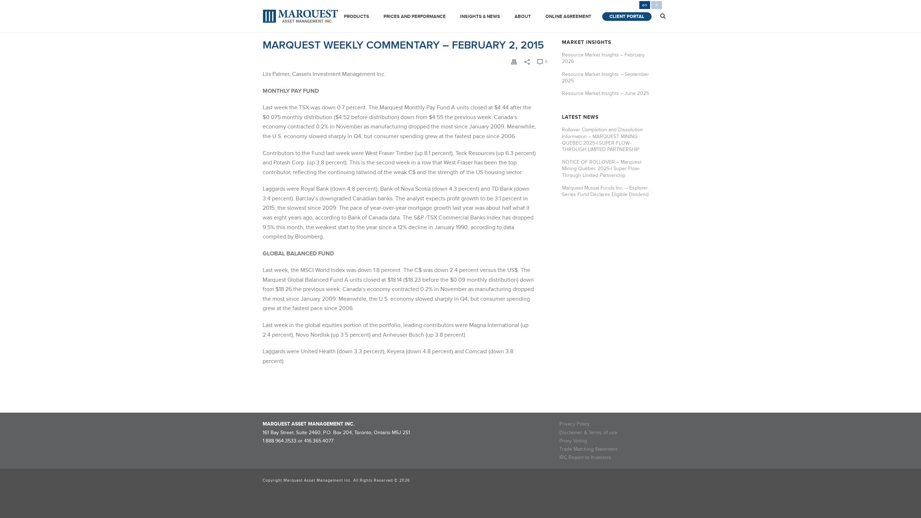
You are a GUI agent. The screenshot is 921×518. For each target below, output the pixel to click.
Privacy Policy (574, 424)
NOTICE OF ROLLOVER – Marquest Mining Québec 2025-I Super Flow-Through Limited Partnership (601, 168)
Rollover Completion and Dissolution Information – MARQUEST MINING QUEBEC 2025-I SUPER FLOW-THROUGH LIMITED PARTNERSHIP (602, 140)
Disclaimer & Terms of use (588, 433)
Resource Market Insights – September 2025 (605, 77)
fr (656, 5)
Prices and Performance (415, 16)
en (644, 5)
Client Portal (626, 16)
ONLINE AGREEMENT (568, 16)
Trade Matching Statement (588, 449)
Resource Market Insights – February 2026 (603, 58)
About (522, 16)
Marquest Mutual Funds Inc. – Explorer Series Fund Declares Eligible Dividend (605, 191)
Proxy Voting (573, 441)
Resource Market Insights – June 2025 (605, 93)
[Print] (514, 61)
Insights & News (480, 16)
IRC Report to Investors (585, 457)
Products (356, 16)
